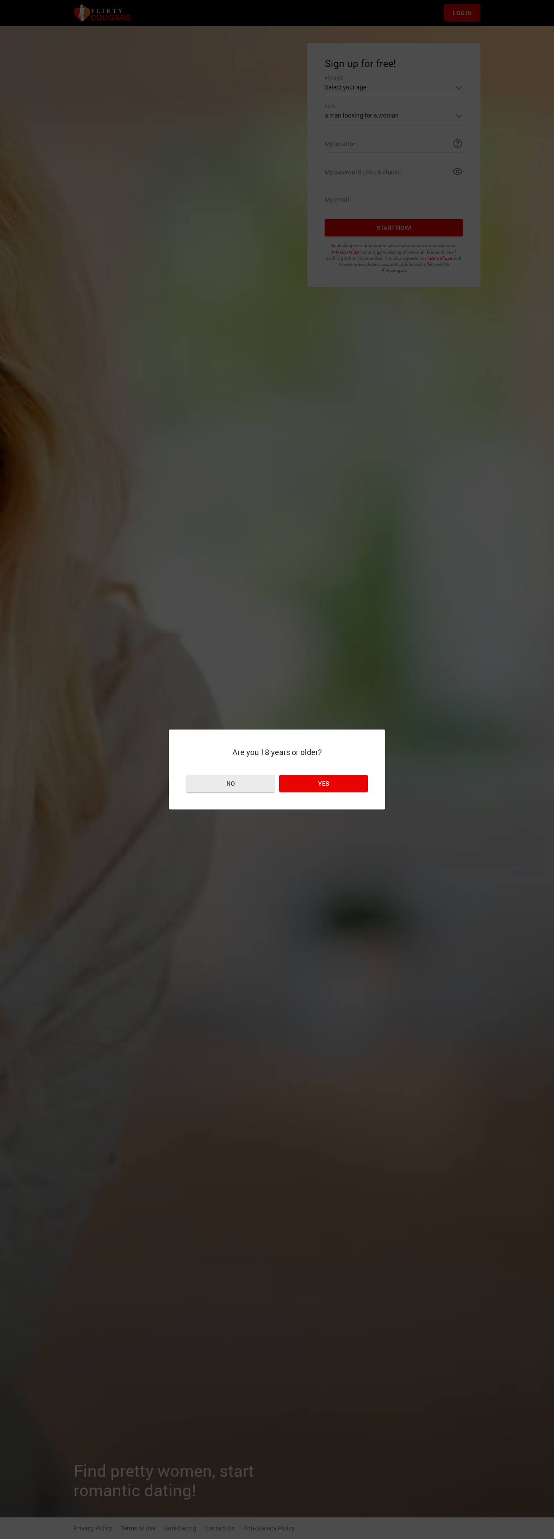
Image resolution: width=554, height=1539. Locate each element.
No (230, 783)
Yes (323, 783)
